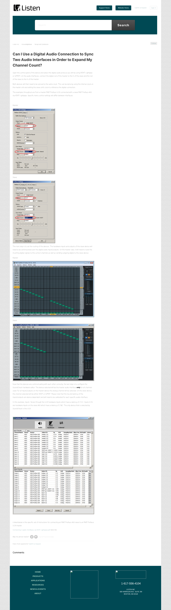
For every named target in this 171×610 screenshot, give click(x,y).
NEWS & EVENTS (38, 589)
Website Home (123, 8)
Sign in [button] (153, 8)
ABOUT (37, 593)
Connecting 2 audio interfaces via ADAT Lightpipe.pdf (31, 530)
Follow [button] (153, 43)
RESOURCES (38, 585)
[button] (32, 537)
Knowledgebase (27, 44)
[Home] (27, 8)
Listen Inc (16, 44)
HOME (38, 572)
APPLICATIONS (38, 580)
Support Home (104, 8)
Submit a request (141, 8)
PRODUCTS (38, 576)
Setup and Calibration (42, 44)
